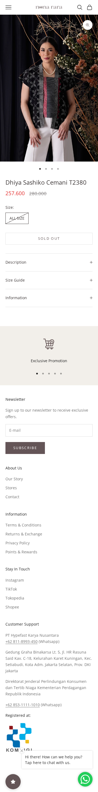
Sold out (49, 238)
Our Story (14, 478)
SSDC (58, 778)
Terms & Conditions (23, 525)
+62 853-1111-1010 (22, 704)
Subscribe (25, 447)
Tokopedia (14, 598)
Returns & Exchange (23, 534)
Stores (11, 487)
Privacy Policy (17, 542)
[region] (49, 350)
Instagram (14, 580)
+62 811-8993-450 (21, 641)
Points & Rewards (21, 551)
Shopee (12, 607)
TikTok (11, 589)
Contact (12, 496)
